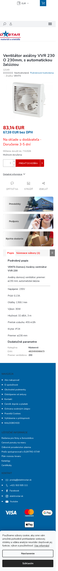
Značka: (13, 75)
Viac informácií (41, 545)
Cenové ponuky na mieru (14, 442)
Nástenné (33, 347)
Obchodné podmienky (15, 389)
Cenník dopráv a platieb (16, 404)
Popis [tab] (10, 253)
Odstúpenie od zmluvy (15, 394)
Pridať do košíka (28, 163)
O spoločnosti (11, 384)
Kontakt (8, 399)
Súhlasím (27, 563)
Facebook (14, 490)
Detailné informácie (12, 174)
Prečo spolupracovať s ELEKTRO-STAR (21, 451)
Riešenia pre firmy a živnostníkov (18, 438)
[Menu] (50, 24)
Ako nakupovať (11, 380)
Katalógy (6, 460)
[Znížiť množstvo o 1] (14, 165)
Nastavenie (28, 553)
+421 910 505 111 (19, 485)
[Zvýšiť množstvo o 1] (14, 161)
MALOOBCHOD (12, 423)
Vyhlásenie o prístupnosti (17, 418)
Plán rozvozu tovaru (11, 456)
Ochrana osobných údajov (17, 408)
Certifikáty (7, 465)
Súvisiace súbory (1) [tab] (28, 253)
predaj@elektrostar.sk (21, 479)
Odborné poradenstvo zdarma (16, 447)
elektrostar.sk (16, 496)
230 (30, 355)
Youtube (14, 501)
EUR (23, 3)
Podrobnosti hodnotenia (42, 72)
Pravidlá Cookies (12, 413)
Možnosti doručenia (12, 154)
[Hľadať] (5, 23)
